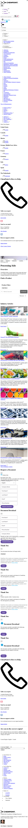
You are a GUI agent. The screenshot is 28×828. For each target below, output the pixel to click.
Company (5, 13)
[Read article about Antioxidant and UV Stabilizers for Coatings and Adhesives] (14, 393)
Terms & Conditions (8, 788)
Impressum (5, 784)
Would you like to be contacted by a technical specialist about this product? (12, 537)
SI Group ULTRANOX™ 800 (8, 418)
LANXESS (6, 92)
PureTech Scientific (7, 100)
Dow (4, 83)
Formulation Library (8, 771)
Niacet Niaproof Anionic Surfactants (9, 316)
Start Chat (10, 826)
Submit (2, 749)
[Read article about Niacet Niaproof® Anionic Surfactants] (14, 310)
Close (3, 565)
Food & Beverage (7, 60)
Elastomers (5, 56)
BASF (4, 79)
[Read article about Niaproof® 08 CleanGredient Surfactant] (14, 331)
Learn (4, 11)
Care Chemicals (7, 53)
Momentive (6, 96)
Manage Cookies (7, 785)
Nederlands (7, 176)
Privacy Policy (6, 787)
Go (15, 259)
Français (7, 153)
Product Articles (7, 757)
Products (5, 9)
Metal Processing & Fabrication (10, 65)
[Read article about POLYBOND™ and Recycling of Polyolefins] (14, 452)
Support (5, 769)
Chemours (5, 80)
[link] (6, 792)
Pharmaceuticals (7, 68)
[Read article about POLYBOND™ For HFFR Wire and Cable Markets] (14, 355)
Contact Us (6, 767)
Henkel (5, 88)
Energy (5, 57)
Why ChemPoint (7, 760)
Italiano (6, 164)
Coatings (5, 55)
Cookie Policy (6, 782)
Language (3, 747)
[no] (1, 539)
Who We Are (6, 761)
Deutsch (6, 159)
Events (5, 775)
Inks (4, 61)
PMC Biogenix (6, 99)
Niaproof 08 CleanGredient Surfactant (10, 337)
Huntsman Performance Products (10, 89)
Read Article (4, 326)
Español (6, 142)
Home (2, 260)
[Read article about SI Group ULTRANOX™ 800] (14, 413)
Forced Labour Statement (9, 783)
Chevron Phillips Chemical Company (11, 82)
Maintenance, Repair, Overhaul (10, 64)
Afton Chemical (7, 76)
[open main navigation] (2, 5)
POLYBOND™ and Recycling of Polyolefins (11, 457)
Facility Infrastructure (8, 59)
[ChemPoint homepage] (2, 3)
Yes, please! (13, 539)
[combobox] (10, 291)
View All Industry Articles (6, 466)
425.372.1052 (7, 20)
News (4, 774)
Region (2, 748)
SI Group (5, 101)
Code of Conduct (7, 779)
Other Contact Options (6, 246)
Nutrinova (5, 97)
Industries (14, 260)
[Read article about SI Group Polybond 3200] (14, 432)
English (6, 129)
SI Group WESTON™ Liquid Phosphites (10, 378)
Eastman (5, 86)
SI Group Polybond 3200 (6, 438)
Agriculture (6, 51)
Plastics (5, 69)
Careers (5, 764)
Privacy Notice (15, 562)
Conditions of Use (7, 780)
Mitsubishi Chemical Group (9, 95)
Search (23, 291)
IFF (4, 91)
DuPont (5, 84)
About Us (5, 762)
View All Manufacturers (6, 104)
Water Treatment (7, 72)
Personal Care (6, 66)
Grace (4, 87)
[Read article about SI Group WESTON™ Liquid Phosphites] (14, 373)
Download (3, 554)
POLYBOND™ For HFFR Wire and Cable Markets (12, 360)
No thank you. (5, 539)
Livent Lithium (6, 93)
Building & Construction (9, 52)
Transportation (6, 70)
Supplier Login (6, 770)
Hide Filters (4, 288)
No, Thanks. (3, 826)
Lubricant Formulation (8, 63)
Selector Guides (7, 773)
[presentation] (7, 798)
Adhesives (5, 50)
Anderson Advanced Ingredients (10, 78)
